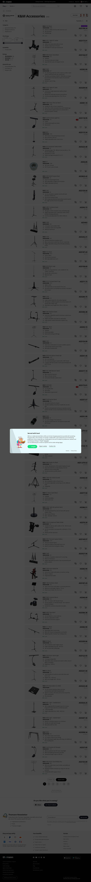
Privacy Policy (74, 450)
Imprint (67, 450)
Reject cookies (43, 446)
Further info (52, 446)
